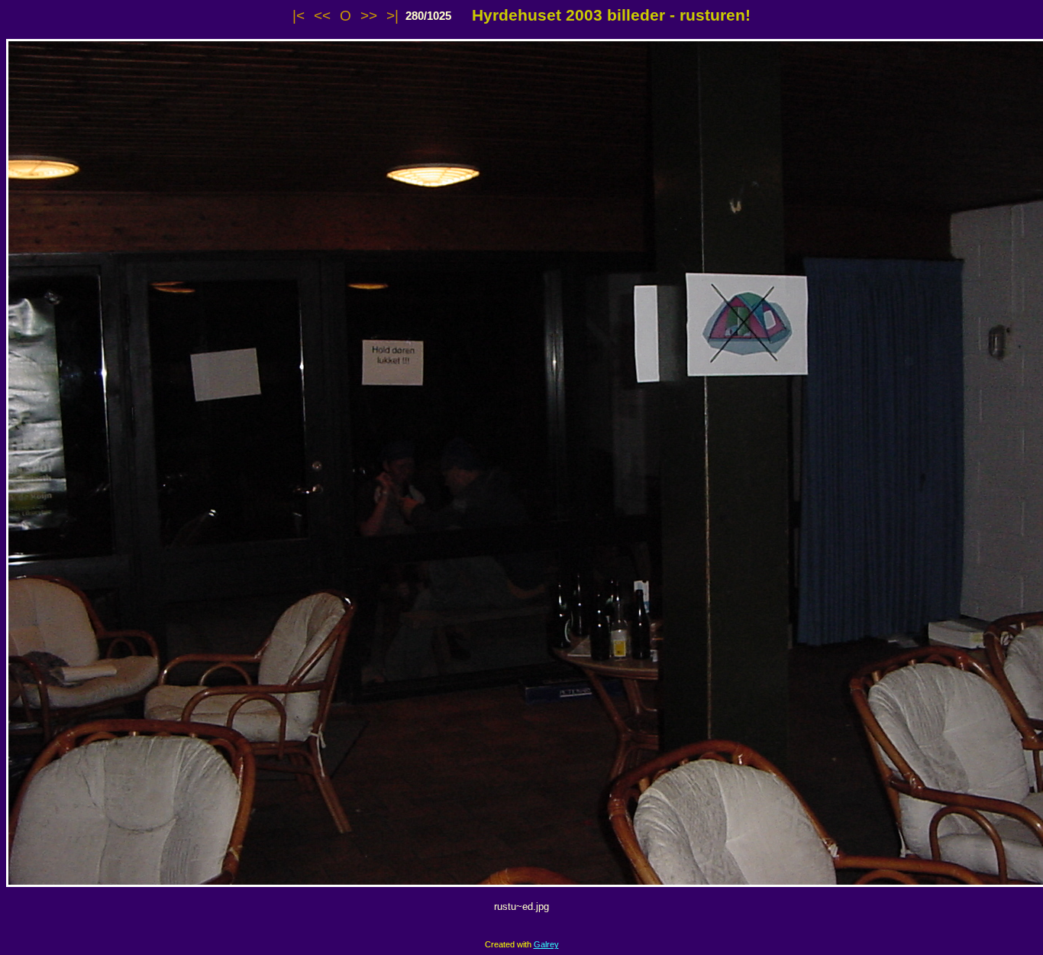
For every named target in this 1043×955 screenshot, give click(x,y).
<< (322, 16)
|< (298, 16)
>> (368, 16)
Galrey (546, 944)
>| (392, 16)
